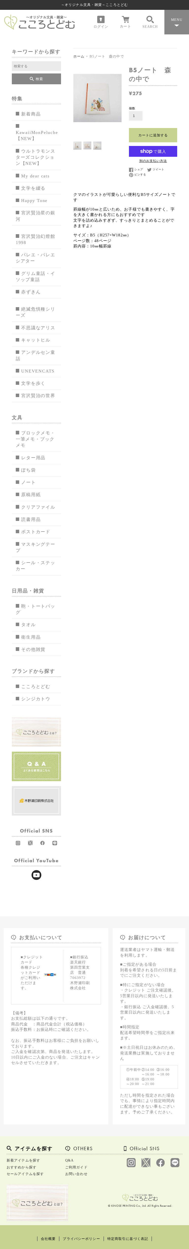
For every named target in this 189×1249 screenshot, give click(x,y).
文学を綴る (33, 188)
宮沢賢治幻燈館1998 (35, 239)
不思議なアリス (38, 327)
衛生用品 (31, 637)
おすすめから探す (21, 1167)
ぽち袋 (28, 470)
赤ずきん (31, 291)
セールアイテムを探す (25, 1174)
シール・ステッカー (35, 565)
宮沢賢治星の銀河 (35, 215)
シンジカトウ (35, 698)
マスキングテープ (35, 547)
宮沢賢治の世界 (38, 395)
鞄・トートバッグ (35, 609)
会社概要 (48, 1239)
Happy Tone (34, 200)
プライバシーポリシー (81, 1239)
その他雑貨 (33, 649)
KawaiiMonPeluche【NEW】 (37, 135)
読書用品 (31, 519)
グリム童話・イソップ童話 (35, 276)
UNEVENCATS (38, 371)
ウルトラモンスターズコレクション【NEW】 (35, 157)
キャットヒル (35, 340)
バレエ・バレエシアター (35, 257)
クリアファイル (38, 507)
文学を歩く (33, 383)
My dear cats (35, 175)
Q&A (69, 1160)
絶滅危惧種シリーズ (35, 312)
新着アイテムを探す (23, 1160)
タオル (28, 624)
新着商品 (31, 114)
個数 (132, 108)
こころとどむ (35, 686)
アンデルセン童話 (35, 355)
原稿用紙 (31, 494)
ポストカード (35, 531)
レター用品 (33, 457)
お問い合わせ (76, 1174)
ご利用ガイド (76, 1167)
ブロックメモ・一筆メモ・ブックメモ (35, 439)
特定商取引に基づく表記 (127, 1239)
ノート (28, 482)
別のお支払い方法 (153, 161)
